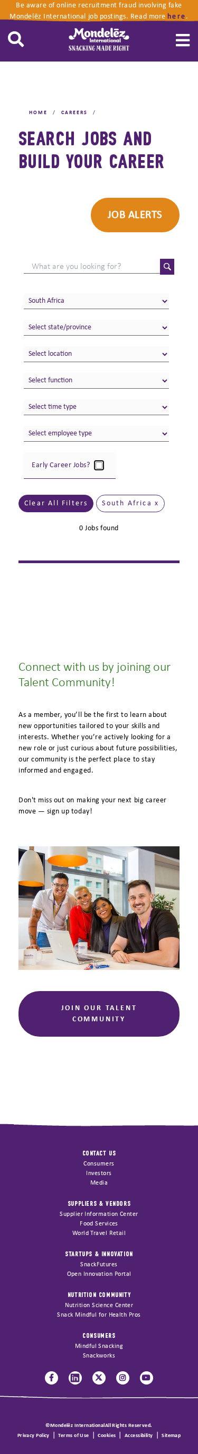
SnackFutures (98, 1265)
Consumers (98, 1164)
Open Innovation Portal (99, 1274)
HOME (38, 113)
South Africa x (130, 503)
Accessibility (139, 1436)
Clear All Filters (56, 503)
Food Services (99, 1224)
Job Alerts (135, 215)
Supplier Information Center (99, 1214)
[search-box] (92, 267)
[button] (16, 39)
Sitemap (171, 1436)
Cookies (107, 1436)
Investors (98, 1173)
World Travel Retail (99, 1233)
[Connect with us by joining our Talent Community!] (99, 908)
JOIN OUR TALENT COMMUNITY (99, 1013)
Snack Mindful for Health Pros (98, 1315)
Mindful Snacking (99, 1346)
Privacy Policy (33, 1436)
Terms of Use (73, 1436)
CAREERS (74, 113)
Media (99, 1183)
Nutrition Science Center (99, 1305)
